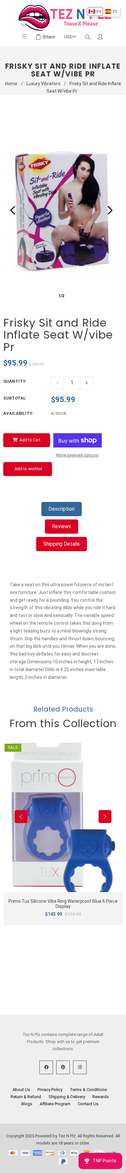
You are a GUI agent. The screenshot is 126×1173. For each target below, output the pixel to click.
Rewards (100, 1096)
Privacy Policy (49, 1089)
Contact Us (88, 1103)
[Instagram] (80, 1067)
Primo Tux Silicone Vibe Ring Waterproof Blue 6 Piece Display (63, 904)
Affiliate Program (55, 1103)
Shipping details (61, 544)
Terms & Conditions (88, 1089)
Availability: (18, 413)
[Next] (110, 210)
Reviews (61, 526)
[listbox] (103, 11)
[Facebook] (46, 1067)
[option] (95, 11)
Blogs (26, 1103)
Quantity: (15, 381)
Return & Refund (26, 1096)
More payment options (77, 455)
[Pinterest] (63, 1067)
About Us (21, 1089)
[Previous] (12, 210)
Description (61, 509)
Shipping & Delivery (66, 1096)
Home (11, 83)
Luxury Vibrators (43, 83)
